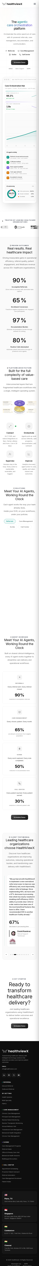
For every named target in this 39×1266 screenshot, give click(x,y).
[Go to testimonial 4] (15, 954)
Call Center (26, 54)
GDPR (26, 1264)
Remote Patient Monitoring (10, 1120)
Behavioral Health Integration (11, 1133)
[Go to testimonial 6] (20, 954)
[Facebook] (9, 1075)
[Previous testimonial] (6, 954)
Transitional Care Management (12, 1129)
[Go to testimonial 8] (24, 954)
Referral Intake (7, 1149)
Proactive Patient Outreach (11, 1172)
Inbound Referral (7, 1086)
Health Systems (7, 1097)
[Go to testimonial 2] (12, 954)
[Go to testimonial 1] (10, 954)
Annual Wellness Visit (9, 1126)
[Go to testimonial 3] (14, 954)
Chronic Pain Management (10, 1136)
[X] (14, 1075)
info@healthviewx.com (9, 1069)
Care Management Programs (11, 1146)
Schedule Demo (19, 62)
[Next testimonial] (33, 954)
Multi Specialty (6, 1100)
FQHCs (4, 1103)
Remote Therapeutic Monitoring (12, 1123)
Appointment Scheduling (10, 1168)
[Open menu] (35, 4)
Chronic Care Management (11, 1113)
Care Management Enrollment (11, 1178)
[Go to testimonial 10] (28, 954)
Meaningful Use (16, 1264)
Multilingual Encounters (9, 1159)
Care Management (27, 51)
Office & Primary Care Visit (10, 1152)
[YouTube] (19, 1075)
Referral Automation (8, 1175)
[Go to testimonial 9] (26, 954)
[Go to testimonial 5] (17, 954)
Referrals (11, 51)
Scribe (14, 54)
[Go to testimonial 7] (23, 954)
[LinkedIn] (4, 1075)
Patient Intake (6, 1181)
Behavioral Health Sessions (11, 1155)
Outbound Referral (8, 1089)
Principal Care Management (11, 1116)
